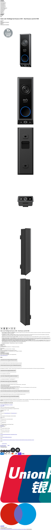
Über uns (1, 529)
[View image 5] (12, 328)
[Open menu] (1, 16)
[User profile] (4, 1)
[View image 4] (9, 328)
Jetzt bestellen (7, 22)
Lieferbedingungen (5, 529)
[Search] (1, 1)
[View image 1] (1, 328)
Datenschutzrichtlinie (13, 529)
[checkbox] (1, 411)
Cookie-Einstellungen (29, 529)
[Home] (7, 0)
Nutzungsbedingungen (19, 529)
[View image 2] (4, 328)
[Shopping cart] (2, 1)
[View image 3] (6, 328)
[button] (2, 23)
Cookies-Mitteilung (24, 529)
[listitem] (1, 452)
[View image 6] (14, 328)
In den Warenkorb (3, 22)
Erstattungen (9, 529)
